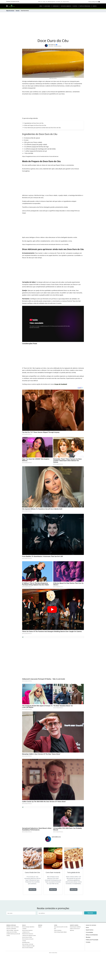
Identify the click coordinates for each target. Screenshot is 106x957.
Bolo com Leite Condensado (27, 947)
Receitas (75, 6)
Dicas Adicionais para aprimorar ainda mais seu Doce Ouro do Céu (42, 127)
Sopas (44, 1)
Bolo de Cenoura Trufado (27, 937)
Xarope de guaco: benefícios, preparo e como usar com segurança (75, 928)
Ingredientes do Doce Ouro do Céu (33, 123)
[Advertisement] (53, 25)
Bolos (39, 1)
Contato (94, 6)
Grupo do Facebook (60, 384)
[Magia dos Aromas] (12, 6)
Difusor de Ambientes (66, 6)
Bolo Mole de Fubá (25, 942)
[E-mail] (56, 44)
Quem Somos (47, 6)
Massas (58, 1)
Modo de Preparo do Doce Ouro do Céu (35, 125)
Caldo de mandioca (57, 930)
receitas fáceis (54, 952)
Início (40, 6)
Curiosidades (55, 6)
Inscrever (90, 913)
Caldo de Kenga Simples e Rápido (60, 932)
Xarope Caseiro (66, 1)
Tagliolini (40, 926)
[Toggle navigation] (7, 6)
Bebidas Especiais (51, 1)
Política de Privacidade (84, 6)
